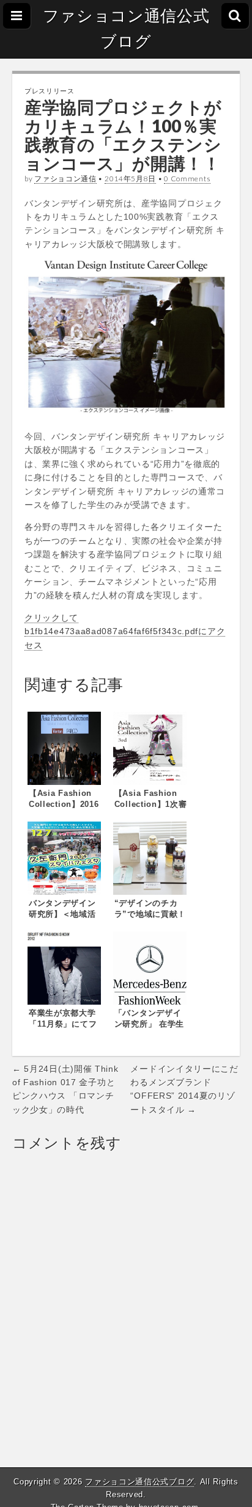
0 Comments (187, 178)
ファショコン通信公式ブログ (126, 29)
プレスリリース (49, 91)
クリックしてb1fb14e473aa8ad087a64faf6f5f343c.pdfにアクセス (124, 631)
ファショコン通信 (65, 178)
